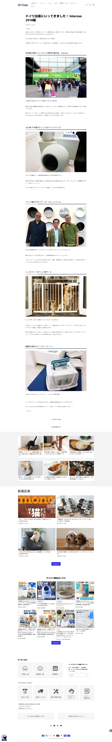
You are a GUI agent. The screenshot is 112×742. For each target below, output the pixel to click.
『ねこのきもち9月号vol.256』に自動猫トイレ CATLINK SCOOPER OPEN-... (34, 553)
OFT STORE (54, 738)
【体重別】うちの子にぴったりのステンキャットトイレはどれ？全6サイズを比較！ (74, 520)
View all (56, 564)
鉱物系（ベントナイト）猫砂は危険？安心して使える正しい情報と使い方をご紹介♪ (30, 454)
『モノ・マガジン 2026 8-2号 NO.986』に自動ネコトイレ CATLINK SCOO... (35, 520)
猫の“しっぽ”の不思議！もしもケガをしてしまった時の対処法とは (30, 478)
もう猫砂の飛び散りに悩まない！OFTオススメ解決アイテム (55, 478)
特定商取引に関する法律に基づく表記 (29, 704)
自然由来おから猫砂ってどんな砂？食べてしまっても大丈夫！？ (81, 453)
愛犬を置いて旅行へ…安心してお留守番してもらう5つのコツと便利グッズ (55, 453)
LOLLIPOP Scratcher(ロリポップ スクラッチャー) (65, 604)
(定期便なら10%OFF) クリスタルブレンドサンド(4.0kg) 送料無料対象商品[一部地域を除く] (27, 602)
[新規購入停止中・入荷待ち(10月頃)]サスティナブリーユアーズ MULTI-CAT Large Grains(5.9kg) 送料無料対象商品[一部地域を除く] (46, 631)
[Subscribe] (86, 675)
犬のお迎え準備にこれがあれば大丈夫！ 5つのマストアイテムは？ (74, 553)
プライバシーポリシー (25, 706)
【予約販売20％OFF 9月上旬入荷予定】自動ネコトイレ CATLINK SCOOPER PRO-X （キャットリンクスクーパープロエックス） (65, 634)
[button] (35, 3)
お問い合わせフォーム (76, 716)
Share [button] (28, 28)
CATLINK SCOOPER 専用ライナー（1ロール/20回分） (84, 630)
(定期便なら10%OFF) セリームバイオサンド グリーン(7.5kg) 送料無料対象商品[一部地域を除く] (85, 602)
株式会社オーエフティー (25, 708)
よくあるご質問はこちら (35, 716)
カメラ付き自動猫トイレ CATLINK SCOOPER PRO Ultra (46, 604)
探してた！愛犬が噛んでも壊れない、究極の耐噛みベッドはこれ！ (81, 478)
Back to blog (57, 419)
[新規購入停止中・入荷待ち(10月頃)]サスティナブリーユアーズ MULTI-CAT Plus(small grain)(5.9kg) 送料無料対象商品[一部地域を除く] (26, 632)
